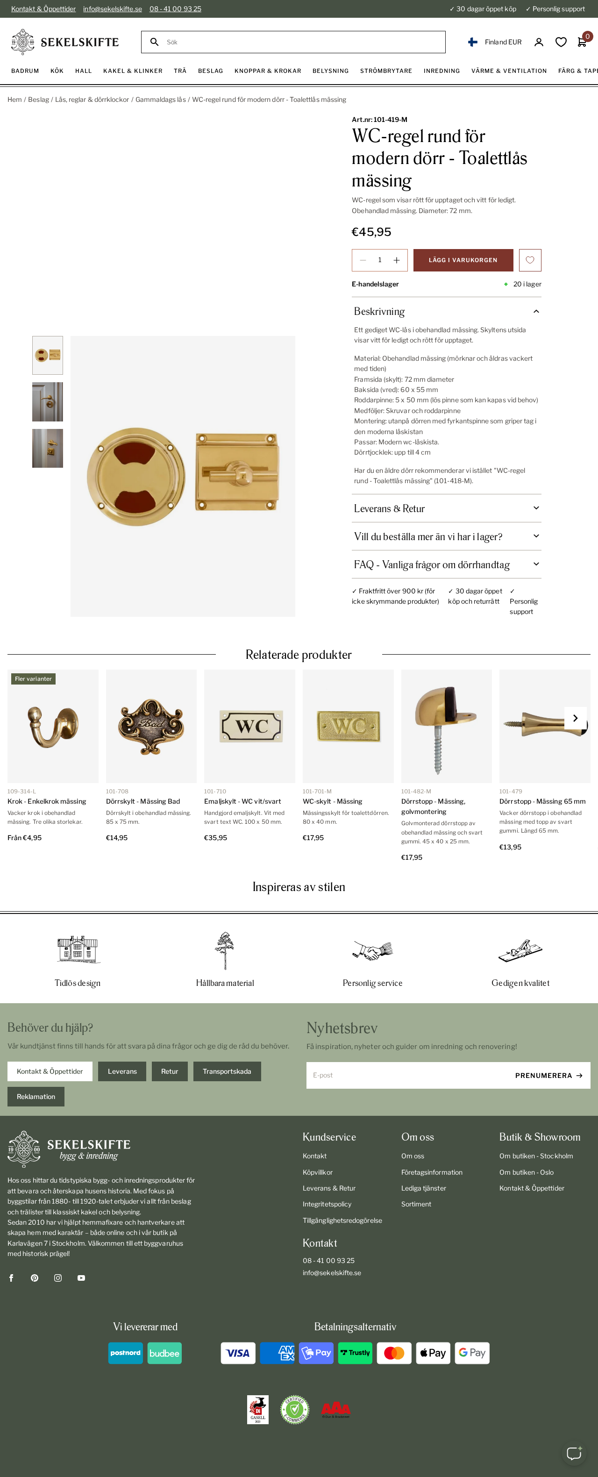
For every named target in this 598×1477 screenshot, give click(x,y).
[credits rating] (336, 1409)
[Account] (539, 42)
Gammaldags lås (160, 99)
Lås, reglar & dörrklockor (92, 99)
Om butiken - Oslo (526, 1172)
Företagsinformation (432, 1172)
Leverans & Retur (329, 1188)
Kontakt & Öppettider (43, 9)
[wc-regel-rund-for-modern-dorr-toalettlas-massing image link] (183, 476)
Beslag (38, 99)
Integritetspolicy (327, 1204)
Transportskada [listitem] (227, 1071)
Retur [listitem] (169, 1071)
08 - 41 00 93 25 (175, 9)
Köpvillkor (318, 1172)
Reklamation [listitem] (36, 1096)
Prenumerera (544, 1075)
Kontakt (315, 1156)
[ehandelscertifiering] (295, 1410)
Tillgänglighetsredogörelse (342, 1220)
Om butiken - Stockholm (536, 1156)
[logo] (65, 42)
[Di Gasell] (258, 1409)
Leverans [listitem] (122, 1071)
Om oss (412, 1156)
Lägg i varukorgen (463, 260)
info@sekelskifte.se (112, 9)
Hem (14, 99)
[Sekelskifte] (102, 1149)
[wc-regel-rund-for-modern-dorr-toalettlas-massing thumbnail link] (48, 355)
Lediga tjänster (423, 1188)
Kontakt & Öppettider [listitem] (50, 1071)
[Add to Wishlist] (530, 260)
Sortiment (416, 1204)
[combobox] (302, 42)
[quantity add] (396, 260)
